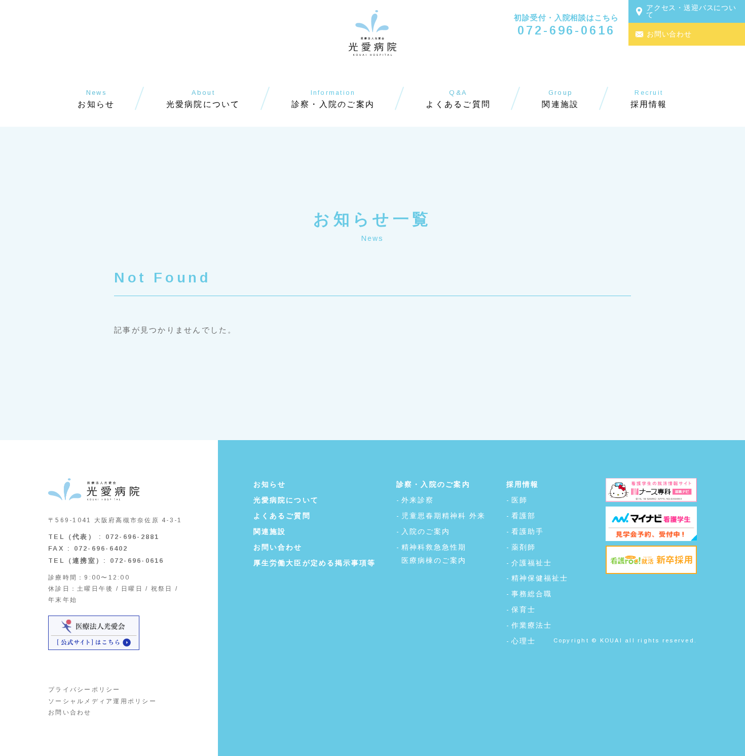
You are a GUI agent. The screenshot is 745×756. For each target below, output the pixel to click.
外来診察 (417, 500)
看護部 (523, 516)
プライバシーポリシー (84, 689)
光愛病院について (286, 500)
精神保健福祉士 (540, 578)
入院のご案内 (426, 531)
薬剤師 (523, 547)
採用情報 (522, 484)
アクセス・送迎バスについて (691, 11)
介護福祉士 (531, 563)
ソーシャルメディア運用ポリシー (102, 701)
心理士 (523, 641)
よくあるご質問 (282, 516)
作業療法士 (531, 625)
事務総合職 (531, 594)
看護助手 (527, 531)
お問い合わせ (70, 712)
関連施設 (269, 531)
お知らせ (269, 484)
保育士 (523, 609)
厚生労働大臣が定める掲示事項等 (314, 563)
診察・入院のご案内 (433, 484)
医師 (519, 500)
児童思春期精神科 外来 (443, 516)
